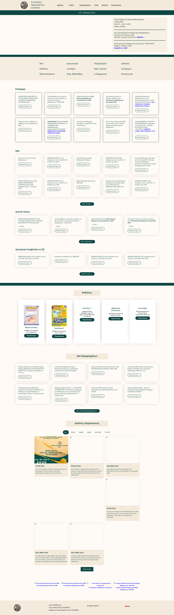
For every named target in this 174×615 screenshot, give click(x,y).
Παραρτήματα (85, 5)
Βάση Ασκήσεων (47, 74)
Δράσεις (60, 5)
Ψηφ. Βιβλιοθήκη (74, 74)
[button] (150, 5)
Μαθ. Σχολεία (100, 69)
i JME (96, 5)
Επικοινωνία (116, 5)
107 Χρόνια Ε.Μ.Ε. (87, 12)
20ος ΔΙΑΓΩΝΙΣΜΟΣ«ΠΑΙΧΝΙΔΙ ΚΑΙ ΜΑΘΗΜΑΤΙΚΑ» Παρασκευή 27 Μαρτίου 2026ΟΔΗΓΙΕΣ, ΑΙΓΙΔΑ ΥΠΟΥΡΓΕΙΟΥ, (132, 35)
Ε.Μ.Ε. (71, 5)
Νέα (41, 63)
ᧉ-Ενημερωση (100, 74)
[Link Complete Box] (29, 104)
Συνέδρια (71, 69)
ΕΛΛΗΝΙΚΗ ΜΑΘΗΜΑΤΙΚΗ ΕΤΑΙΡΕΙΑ (38, 5)
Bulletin (105, 5)
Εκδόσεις (44, 69)
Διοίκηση (125, 63)
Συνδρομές (126, 69)
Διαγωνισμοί (72, 63)
